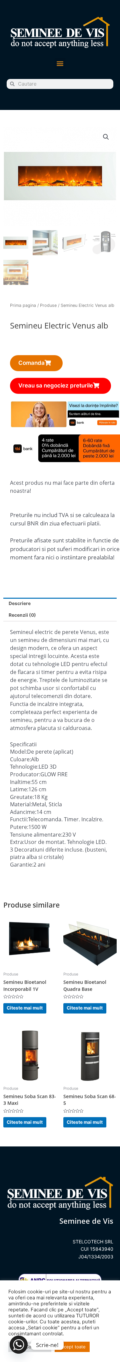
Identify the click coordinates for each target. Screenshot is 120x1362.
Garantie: (21, 864)
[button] (60, 63)
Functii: (19, 819)
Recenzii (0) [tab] (22, 615)
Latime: (19, 789)
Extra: (17, 842)
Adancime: (23, 812)
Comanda (31, 362)
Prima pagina (23, 305)
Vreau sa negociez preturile (55, 385)
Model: (18, 751)
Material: (21, 804)
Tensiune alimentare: (36, 834)
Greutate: (22, 797)
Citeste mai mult (25, 1008)
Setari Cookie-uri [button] (29, 1346)
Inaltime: (21, 782)
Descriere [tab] (20, 603)
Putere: (19, 827)
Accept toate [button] (72, 1346)
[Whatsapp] (19, 1345)
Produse (48, 305)
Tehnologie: (24, 766)
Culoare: (20, 759)
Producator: (25, 774)
